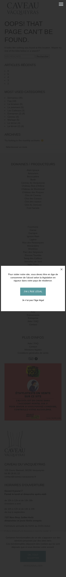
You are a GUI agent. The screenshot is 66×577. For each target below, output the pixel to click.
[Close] (61, 269)
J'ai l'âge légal (33, 291)
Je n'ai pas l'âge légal (33, 300)
